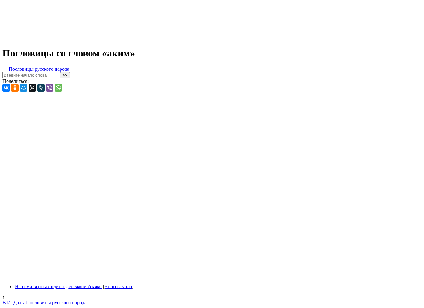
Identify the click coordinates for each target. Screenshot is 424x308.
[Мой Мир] (23, 88)
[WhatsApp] (58, 88)
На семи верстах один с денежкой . (58, 286)
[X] (32, 88)
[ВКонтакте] (6, 88)
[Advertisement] (154, 21)
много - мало (118, 286)
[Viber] (49, 88)
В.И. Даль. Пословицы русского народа (44, 302)
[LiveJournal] (41, 88)
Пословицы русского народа (38, 69)
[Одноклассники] (15, 88)
